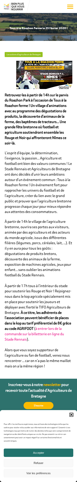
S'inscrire (38, 405)
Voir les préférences (38, 473)
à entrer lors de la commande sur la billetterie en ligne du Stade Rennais (34, 334)
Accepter (38, 452)
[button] (71, 415)
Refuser (38, 463)
